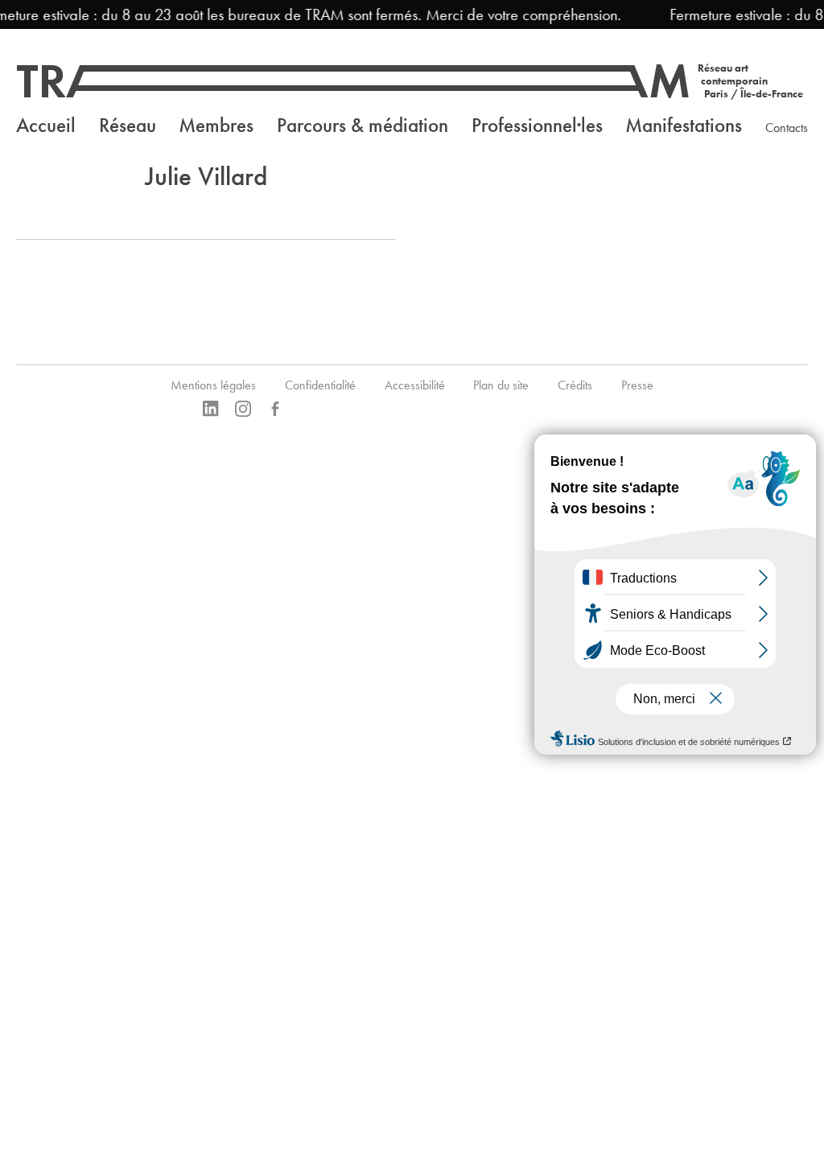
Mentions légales (213, 385)
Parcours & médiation (362, 125)
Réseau (127, 125)
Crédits (575, 385)
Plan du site (501, 385)
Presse (637, 385)
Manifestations (683, 125)
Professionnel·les (537, 125)
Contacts (786, 127)
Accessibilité (415, 385)
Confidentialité (320, 385)
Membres (216, 125)
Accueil (46, 125)
